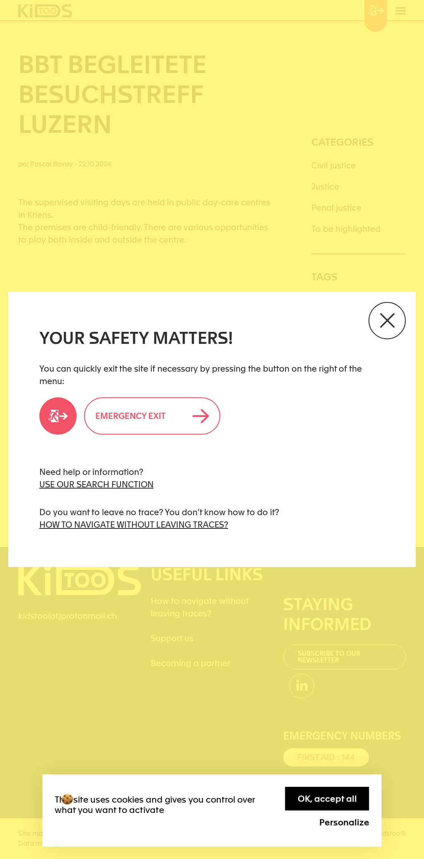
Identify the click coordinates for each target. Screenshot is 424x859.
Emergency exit (130, 416)
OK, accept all (327, 798)
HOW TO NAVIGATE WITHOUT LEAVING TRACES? (133, 525)
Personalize (344, 822)
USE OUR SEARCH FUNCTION (96, 484)
